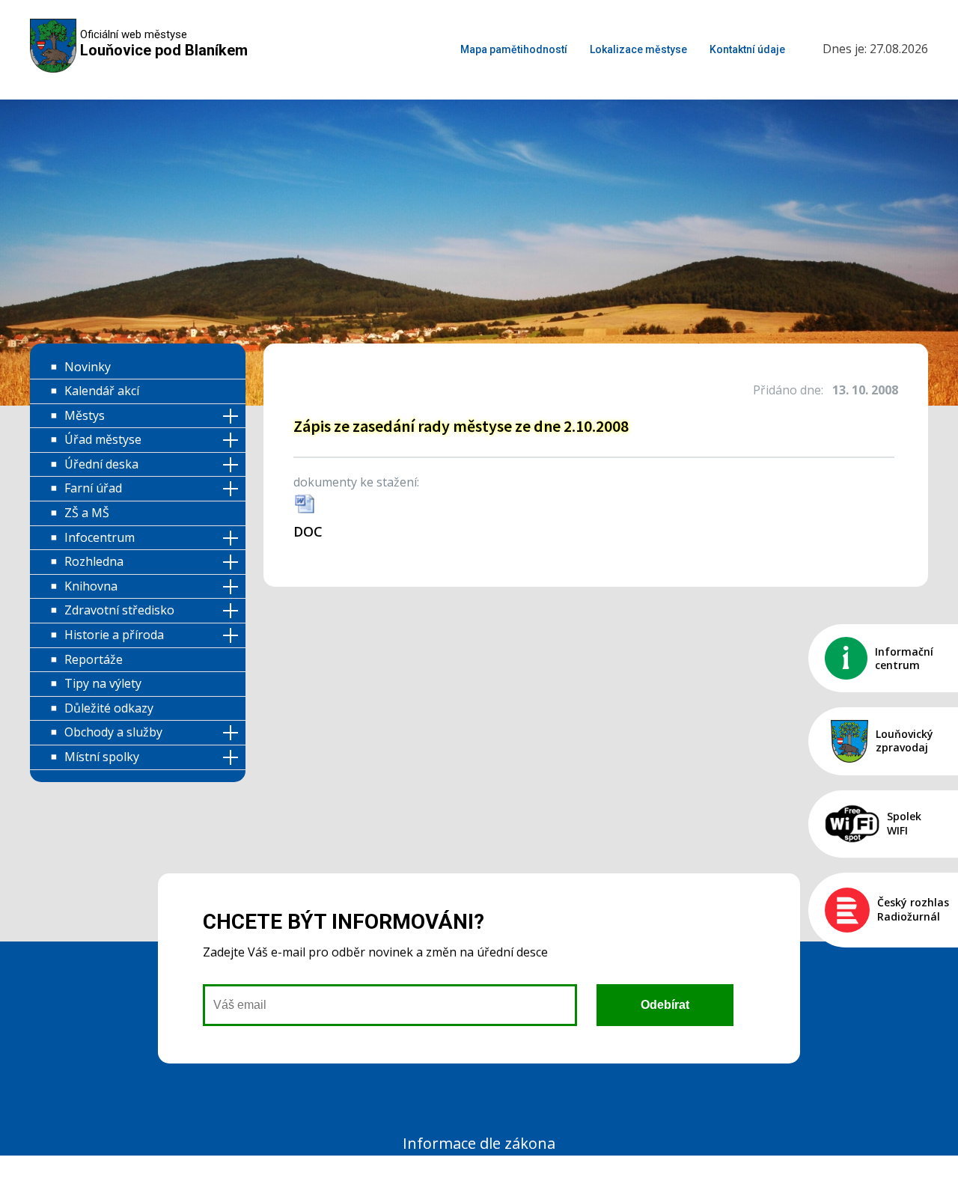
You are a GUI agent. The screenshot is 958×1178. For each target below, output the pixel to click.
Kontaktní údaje (747, 49)
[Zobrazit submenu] (233, 416)
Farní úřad (93, 488)
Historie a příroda (114, 634)
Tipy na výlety (102, 683)
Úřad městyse (102, 439)
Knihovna (91, 586)
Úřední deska (101, 464)
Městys (84, 415)
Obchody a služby (113, 732)
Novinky (87, 366)
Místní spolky (101, 756)
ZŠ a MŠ (86, 512)
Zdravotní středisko (119, 610)
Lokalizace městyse (638, 49)
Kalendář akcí (101, 390)
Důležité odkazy (108, 708)
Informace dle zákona (479, 1143)
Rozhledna (93, 561)
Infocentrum (99, 537)
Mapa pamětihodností (513, 49)
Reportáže (93, 659)
